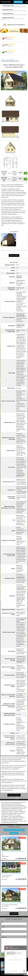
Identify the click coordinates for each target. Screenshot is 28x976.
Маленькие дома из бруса (9, 829)
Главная (3, 59)
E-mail (2, 932)
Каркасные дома (10, 59)
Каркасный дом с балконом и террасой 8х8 (12, 902)
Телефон (3, 926)
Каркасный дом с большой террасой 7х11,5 (12, 873)
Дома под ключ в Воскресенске (16, 24)
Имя (2, 921)
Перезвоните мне (18, 1)
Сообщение (3, 937)
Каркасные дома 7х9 (20, 829)
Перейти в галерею (14, 255)
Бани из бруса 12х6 (14, 833)
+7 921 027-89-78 (6, 2)
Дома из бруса (14, 913)
